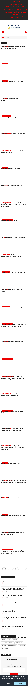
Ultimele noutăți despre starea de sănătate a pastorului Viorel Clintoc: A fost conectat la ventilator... (13, 482)
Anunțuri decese (12, 645)
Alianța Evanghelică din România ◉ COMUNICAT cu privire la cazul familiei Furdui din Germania (12, 551)
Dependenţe (5, 648)
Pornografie (22, 645)
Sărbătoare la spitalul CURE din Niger (12, 307)
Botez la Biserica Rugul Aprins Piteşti (12, 341)
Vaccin (4, 645)
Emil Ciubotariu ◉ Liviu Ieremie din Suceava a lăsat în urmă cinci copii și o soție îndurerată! (12, 378)
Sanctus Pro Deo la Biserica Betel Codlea (13, 133)
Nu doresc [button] (8, 683)
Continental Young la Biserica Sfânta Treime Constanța (15, 7)
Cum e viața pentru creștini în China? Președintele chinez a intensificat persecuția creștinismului (12, 430)
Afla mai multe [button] (5, 680)
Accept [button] (20, 683)
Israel (3, 639)
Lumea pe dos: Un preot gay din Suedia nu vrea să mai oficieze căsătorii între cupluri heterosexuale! (13, 204)
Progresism (19, 642)
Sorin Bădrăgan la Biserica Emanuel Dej (13, 185)
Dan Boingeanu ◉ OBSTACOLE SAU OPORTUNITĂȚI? (15, 6)
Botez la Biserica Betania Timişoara (11, 168)
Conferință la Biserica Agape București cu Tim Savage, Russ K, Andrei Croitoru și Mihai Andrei (13, 447)
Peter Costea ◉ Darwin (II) (15, 1)
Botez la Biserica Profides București (11, 64)
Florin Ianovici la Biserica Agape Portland (13, 359)
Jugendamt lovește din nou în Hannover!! (12, 581)
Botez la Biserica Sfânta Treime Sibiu (12, 81)
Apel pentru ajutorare (7, 642)
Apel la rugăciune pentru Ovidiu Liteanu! (11, 602)
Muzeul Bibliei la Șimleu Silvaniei (10, 463)
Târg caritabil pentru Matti (9, 220)
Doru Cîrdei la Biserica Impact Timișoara (13, 237)
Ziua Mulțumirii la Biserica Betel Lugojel (13, 498)
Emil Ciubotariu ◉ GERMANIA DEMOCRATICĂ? (13, 595)
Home (3, 37)
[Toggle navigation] (3, 32)
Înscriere (14, 674)
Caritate (15, 639)
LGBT (9, 639)
